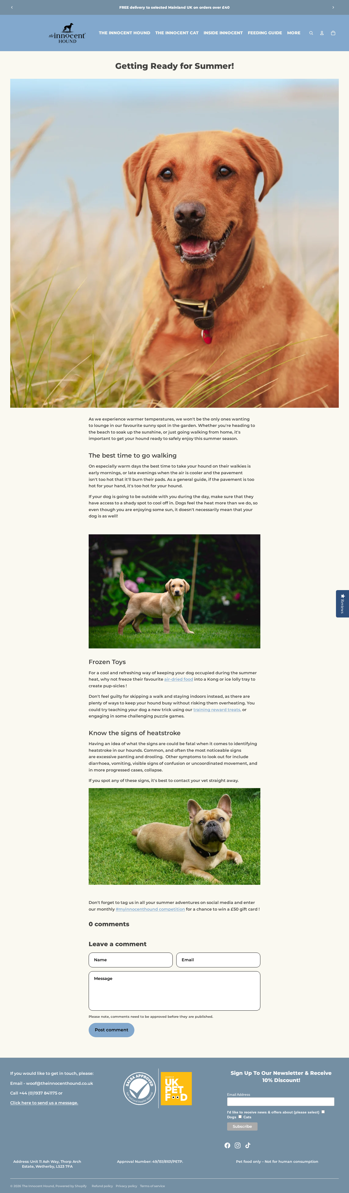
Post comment (111, 1029)
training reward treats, (217, 709)
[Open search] (311, 33)
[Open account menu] (322, 33)
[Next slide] (333, 7)
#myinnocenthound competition (150, 909)
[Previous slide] (12, 7)
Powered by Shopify (71, 1186)
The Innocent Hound (38, 1186)
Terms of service (152, 1186)
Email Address (238, 1094)
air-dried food (178, 679)
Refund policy (102, 1186)
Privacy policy (126, 1186)
